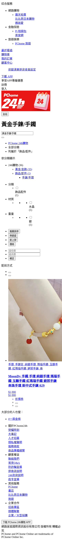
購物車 (5, 54)
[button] (31, 23)
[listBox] (31, 265)
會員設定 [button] (30, 69)
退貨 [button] (22, 69)
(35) (23, 169)
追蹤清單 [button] (13, 69)
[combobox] (31, 125)
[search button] (2, 137)
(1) (23, 173)
